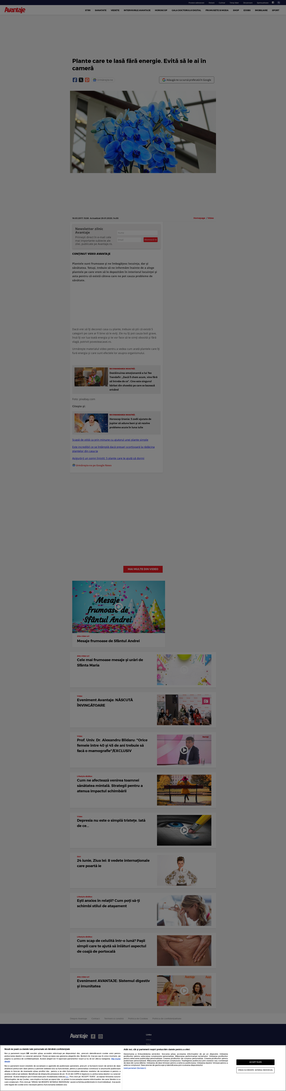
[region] (143, 1068)
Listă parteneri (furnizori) (135, 1068)
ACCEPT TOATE (255, 1062)
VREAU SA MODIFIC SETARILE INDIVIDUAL (255, 1070)
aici (67, 1077)
